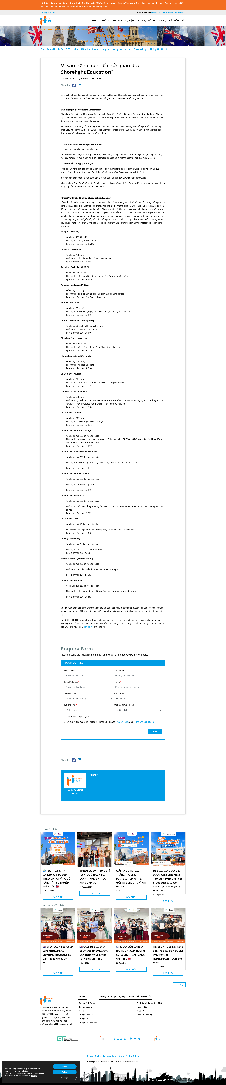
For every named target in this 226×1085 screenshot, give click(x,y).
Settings (64, 1078)
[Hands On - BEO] (157, 1038)
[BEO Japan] (127, 1038)
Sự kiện (129, 20)
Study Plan (119, 693)
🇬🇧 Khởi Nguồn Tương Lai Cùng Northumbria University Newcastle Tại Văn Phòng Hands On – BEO (58, 954)
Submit (155, 731)
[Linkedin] (79, 86)
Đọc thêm (58, 897)
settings (34, 1076)
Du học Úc (83, 1018)
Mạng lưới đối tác (122, 49)
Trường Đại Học (48, 12)
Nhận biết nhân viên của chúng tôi (91, 49)
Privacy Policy (122, 722)
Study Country (71, 693)
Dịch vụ (161, 20)
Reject (64, 1072)
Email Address (71, 682)
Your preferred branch (124, 705)
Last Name (119, 670)
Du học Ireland (85, 1006)
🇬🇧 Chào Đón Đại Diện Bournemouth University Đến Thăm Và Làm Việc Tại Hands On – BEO (93, 953)
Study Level (69, 705)
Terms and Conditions (143, 722)
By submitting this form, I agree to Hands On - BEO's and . (110, 722)
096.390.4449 (180, 12)
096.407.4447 (156, 12)
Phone (117, 682)
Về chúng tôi (177, 20)
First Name (69, 670)
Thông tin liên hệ (158, 49)
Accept (64, 1067)
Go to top (179, 985)
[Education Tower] (67, 1038)
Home (42, 29)
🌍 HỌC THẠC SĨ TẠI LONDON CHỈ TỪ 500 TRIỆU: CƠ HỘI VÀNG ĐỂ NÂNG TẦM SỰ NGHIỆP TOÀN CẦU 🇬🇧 (56, 878)
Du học (95, 20)
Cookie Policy (132, 1056)
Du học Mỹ (83, 1010)
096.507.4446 (168, 12)
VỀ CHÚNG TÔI (144, 996)
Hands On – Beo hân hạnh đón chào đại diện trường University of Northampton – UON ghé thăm (168, 954)
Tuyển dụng (140, 49)
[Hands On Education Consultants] (95, 1038)
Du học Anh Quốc (87, 1002)
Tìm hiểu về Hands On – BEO (55, 49)
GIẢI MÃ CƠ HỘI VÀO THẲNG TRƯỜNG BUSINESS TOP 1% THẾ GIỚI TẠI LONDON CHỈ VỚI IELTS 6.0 (131, 878)
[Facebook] (73, 86)
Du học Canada (86, 1014)
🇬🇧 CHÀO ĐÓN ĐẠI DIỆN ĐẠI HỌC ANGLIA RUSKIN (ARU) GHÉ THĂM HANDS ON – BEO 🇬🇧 (130, 953)
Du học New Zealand (88, 1022)
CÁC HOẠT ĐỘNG (146, 20)
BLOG (131, 996)
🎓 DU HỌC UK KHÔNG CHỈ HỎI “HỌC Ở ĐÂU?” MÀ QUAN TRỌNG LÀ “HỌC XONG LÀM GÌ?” (94, 877)
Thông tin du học (112, 20)
